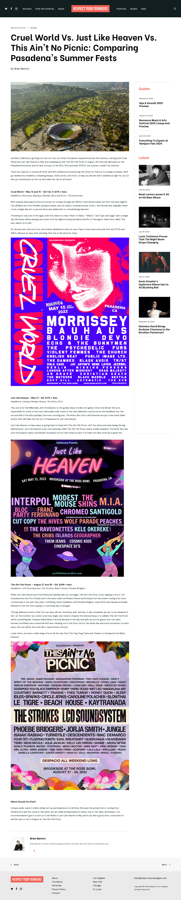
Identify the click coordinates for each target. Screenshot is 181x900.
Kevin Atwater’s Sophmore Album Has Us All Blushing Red (154, 284)
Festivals (121, 8)
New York (97, 881)
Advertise (57, 885)
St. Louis (97, 889)
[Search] (175, 8)
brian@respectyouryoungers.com (150, 878)
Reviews (27, 8)
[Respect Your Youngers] (90, 8)
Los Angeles (99, 878)
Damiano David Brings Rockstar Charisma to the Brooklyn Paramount (154, 329)
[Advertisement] (154, 386)
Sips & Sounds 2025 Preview (151, 104)
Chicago (97, 885)
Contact (56, 893)
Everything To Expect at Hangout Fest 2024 (153, 141)
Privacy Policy (58, 889)
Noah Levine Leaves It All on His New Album (154, 195)
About (61, 8)
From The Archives (44, 8)
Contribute (57, 881)
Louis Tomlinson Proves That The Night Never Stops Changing (153, 239)
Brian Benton (21, 68)
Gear (143, 8)
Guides (133, 8)
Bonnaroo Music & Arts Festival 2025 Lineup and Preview (154, 123)
